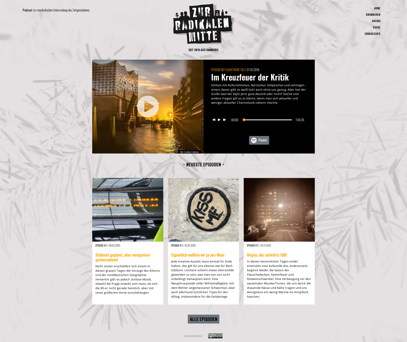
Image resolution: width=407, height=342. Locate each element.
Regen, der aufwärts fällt (267, 255)
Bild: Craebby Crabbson (189, 152)
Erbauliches (372, 34)
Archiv (376, 21)
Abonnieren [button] (373, 15)
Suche (376, 27)
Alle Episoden (203, 319)
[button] (148, 106)
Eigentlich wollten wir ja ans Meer (198, 255)
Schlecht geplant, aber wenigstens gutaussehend (122, 257)
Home (377, 8)
